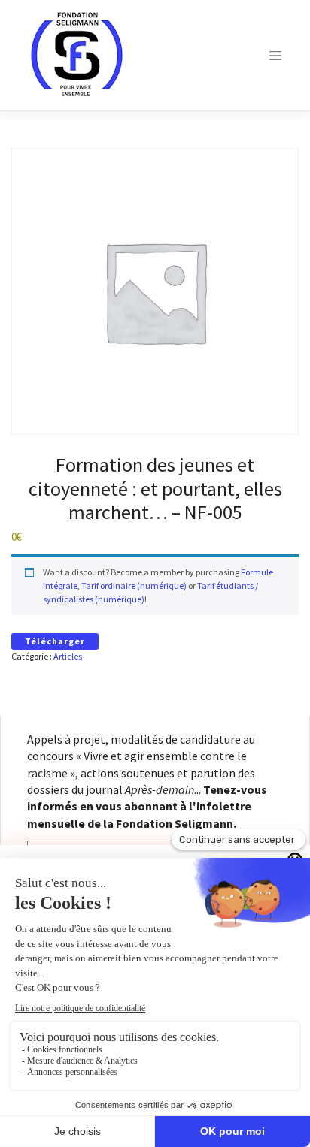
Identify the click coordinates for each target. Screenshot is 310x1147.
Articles (67, 656)
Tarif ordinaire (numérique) (134, 585)
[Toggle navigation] (275, 55)
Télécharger (55, 641)
